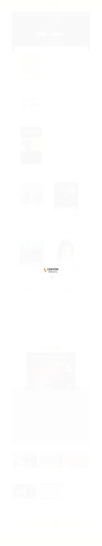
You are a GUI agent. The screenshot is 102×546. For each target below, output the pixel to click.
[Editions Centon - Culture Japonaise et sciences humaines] (51, 270)
